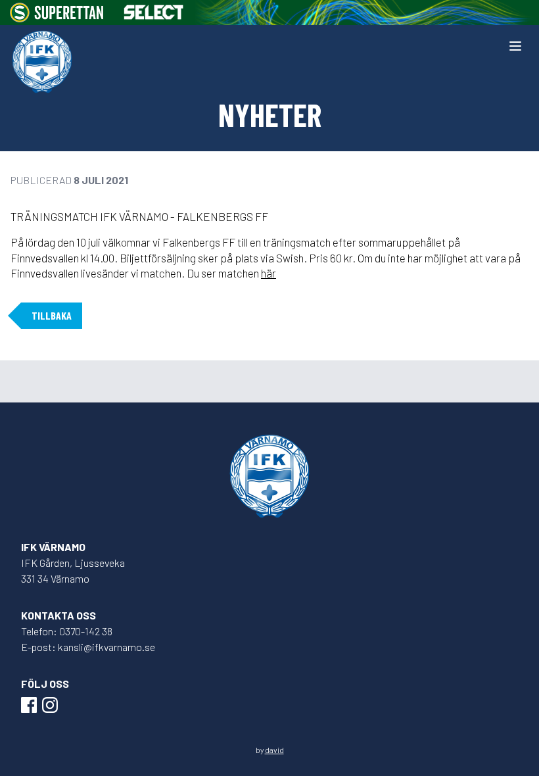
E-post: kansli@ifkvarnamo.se (88, 647)
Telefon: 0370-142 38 (66, 631)
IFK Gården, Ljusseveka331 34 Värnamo (73, 570)
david (274, 749)
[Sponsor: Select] (154, 12)
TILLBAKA (52, 315)
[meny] (515, 46)
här (268, 272)
